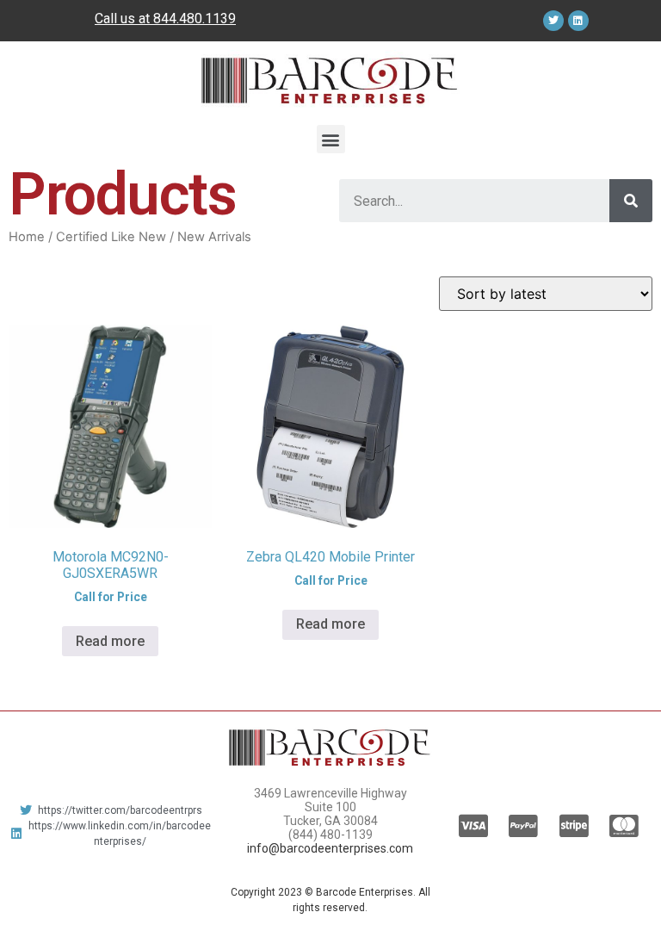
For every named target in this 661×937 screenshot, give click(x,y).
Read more (110, 641)
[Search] (630, 200)
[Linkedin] (578, 20)
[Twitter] (553, 20)
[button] (331, 139)
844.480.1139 (194, 18)
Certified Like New (111, 237)
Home (27, 237)
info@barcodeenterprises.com (330, 848)
